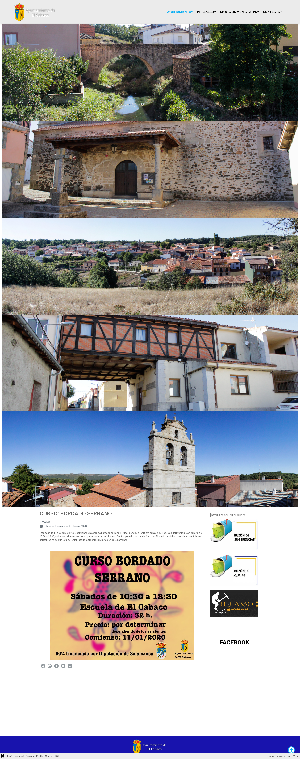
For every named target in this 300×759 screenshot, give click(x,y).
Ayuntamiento (179, 12)
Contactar (272, 12)
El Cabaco (205, 12)
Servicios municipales (238, 12)
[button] (43, 666)
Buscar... (215, 511)
